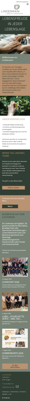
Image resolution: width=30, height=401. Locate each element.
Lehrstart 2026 (10, 282)
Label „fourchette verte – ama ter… (13, 318)
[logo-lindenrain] (12, 9)
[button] (28, 4)
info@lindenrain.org (8, 387)
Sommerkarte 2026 (12, 353)
